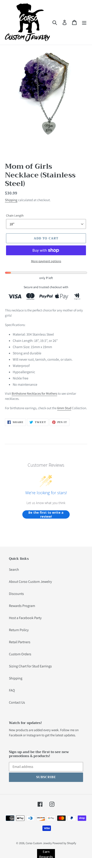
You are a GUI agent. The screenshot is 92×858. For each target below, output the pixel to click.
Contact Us (17, 702)
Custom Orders (20, 654)
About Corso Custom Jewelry (30, 581)
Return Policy (19, 630)
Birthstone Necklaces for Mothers (34, 393)
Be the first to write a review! (45, 514)
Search (14, 569)
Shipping (11, 200)
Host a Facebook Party (25, 617)
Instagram (34, 735)
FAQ (12, 690)
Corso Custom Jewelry (39, 843)
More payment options (46, 261)
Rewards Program (22, 605)
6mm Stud (64, 408)
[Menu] (84, 22)
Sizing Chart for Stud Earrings (30, 666)
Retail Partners (19, 642)
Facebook (15, 735)
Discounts (16, 593)
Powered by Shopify (64, 843)
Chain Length (15, 215)
